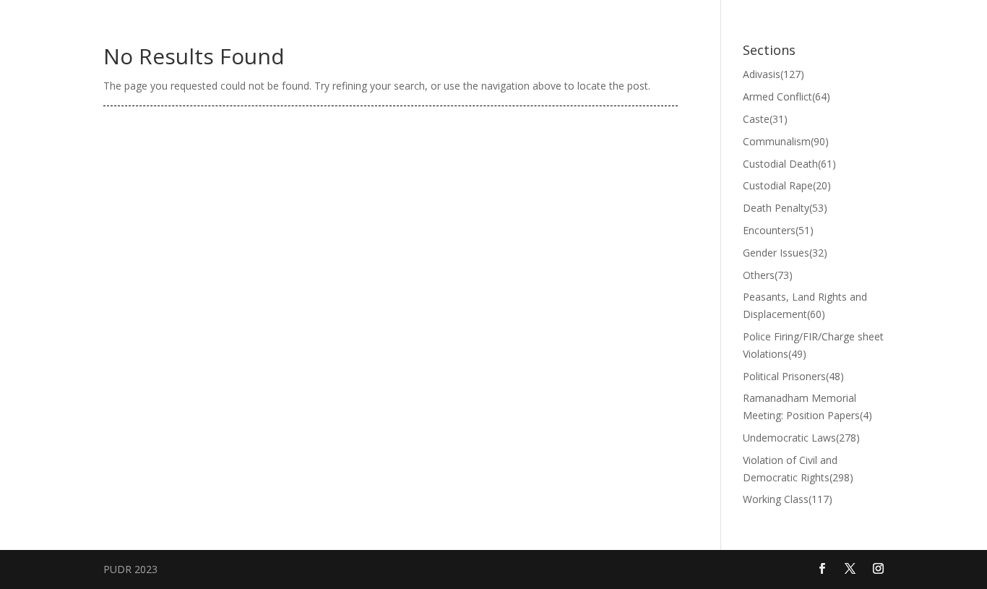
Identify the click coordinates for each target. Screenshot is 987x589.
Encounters (778, 230)
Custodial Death (789, 164)
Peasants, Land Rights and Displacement (805, 305)
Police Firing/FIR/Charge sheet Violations (813, 345)
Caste (765, 119)
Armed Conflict (786, 96)
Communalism (786, 141)
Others (768, 275)
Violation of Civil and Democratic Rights (798, 468)
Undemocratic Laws (801, 437)
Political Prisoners (793, 376)
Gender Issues (785, 252)
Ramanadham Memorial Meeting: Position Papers (807, 406)
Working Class (787, 499)
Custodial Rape (787, 185)
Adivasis (773, 74)
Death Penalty (785, 208)
